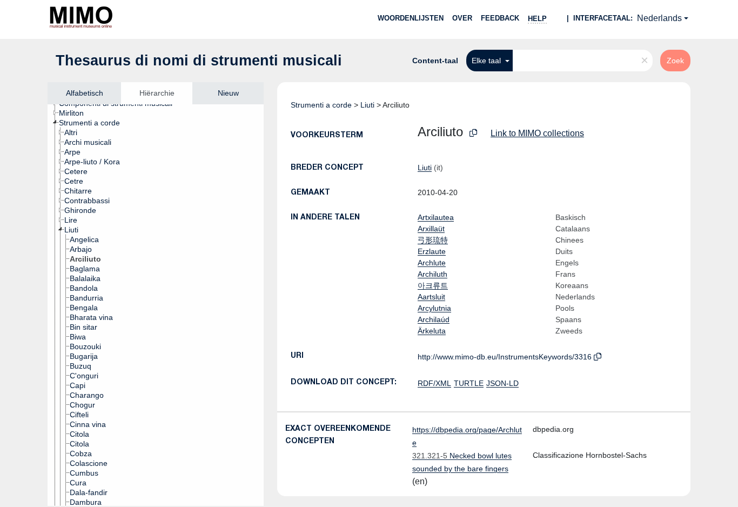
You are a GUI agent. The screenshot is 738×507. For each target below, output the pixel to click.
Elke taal (487, 60)
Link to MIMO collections (537, 133)
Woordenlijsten (411, 18)
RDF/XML (434, 383)
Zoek (675, 60)
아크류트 (433, 285)
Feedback (500, 18)
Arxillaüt (431, 228)
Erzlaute (432, 251)
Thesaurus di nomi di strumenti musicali (199, 60)
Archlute (432, 262)
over (462, 18)
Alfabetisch (84, 93)
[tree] (156, 305)
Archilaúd (433, 319)
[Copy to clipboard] (473, 133)
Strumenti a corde (321, 105)
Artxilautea (436, 217)
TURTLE (469, 383)
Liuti (367, 105)
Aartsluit (431, 296)
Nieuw (228, 93)
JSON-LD (502, 383)
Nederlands (659, 18)
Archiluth (432, 274)
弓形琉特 (433, 240)
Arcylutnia (434, 308)
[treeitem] (75, 113)
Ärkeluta (432, 330)
